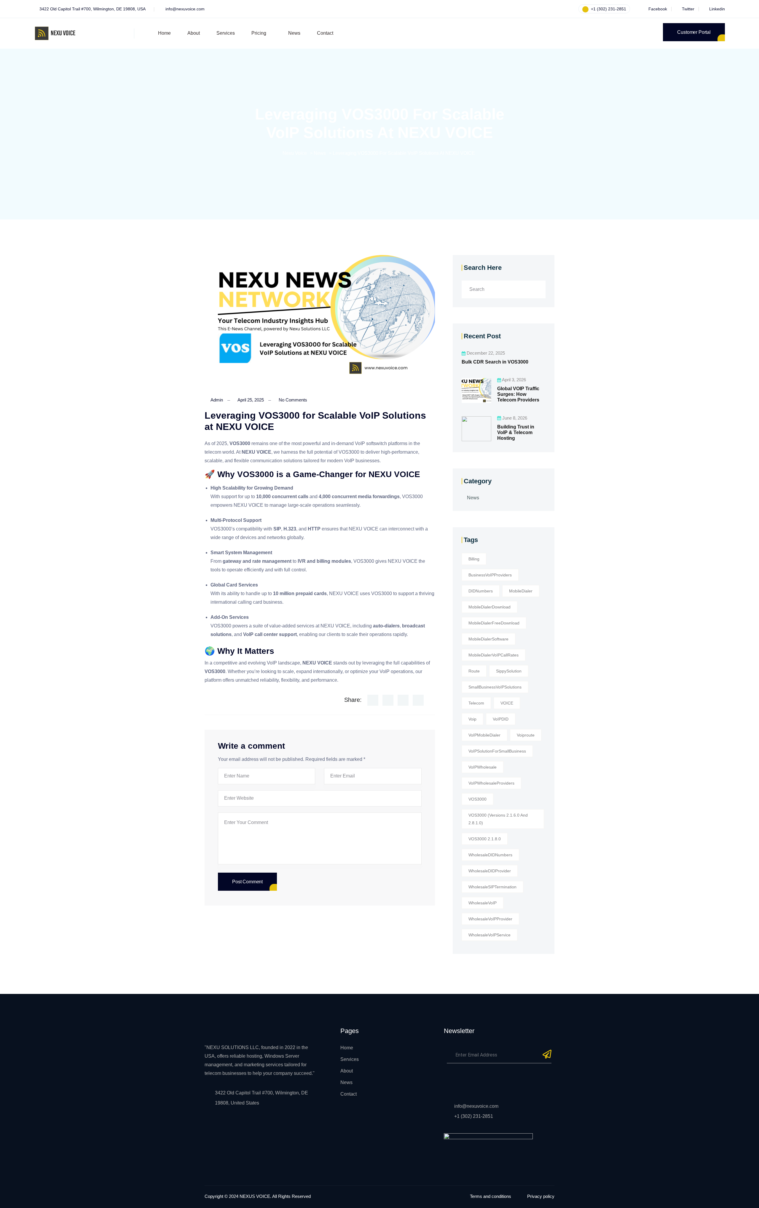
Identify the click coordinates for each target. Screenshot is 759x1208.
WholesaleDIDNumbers (490, 854)
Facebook (657, 9)
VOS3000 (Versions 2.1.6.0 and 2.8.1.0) (498, 819)
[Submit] (547, 1056)
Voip (472, 719)
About (193, 33)
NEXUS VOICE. (255, 1196)
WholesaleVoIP (482, 903)
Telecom (476, 703)
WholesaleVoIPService (489, 935)
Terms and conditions (490, 1196)
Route (474, 671)
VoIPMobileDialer (484, 735)
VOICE (506, 703)
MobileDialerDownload (489, 607)
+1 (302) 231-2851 (608, 9)
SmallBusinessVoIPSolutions (495, 687)
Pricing (258, 33)
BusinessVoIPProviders (490, 575)
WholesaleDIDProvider (489, 870)
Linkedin (716, 9)
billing (473, 559)
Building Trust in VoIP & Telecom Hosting (515, 432)
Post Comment (247, 881)
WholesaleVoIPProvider (490, 919)
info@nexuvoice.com (185, 9)
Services (225, 33)
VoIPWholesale (482, 767)
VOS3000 (477, 799)
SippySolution (509, 671)
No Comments (292, 399)
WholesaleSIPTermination (492, 887)
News (294, 33)
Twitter (687, 9)
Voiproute (526, 735)
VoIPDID (500, 719)
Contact (325, 33)
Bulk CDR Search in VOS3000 (495, 361)
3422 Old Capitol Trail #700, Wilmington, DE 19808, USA (92, 9)
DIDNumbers (480, 591)
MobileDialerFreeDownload (493, 623)
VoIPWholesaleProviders (491, 783)
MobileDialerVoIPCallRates (493, 655)
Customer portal (694, 32)
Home (164, 33)
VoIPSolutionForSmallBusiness (497, 751)
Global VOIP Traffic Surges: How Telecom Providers (518, 394)
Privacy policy (540, 1196)
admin (216, 399)
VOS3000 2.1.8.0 (484, 838)
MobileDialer (520, 591)
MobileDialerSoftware (488, 639)
